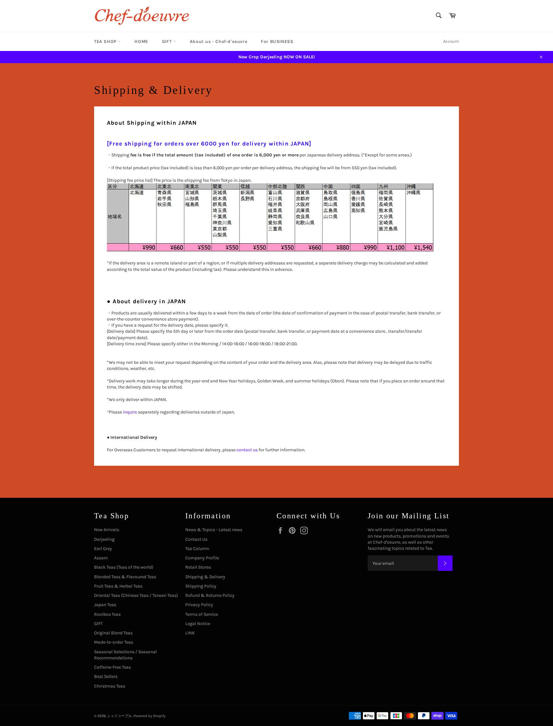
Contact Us (196, 539)
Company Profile (202, 558)
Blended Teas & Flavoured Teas (125, 577)
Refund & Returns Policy (210, 595)
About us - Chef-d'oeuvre (218, 41)
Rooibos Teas (107, 614)
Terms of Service (201, 614)
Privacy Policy (199, 604)
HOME (141, 41)
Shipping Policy (200, 586)
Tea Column (197, 548)
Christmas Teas (109, 686)
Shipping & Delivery (205, 577)
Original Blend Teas (113, 633)
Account (451, 41)
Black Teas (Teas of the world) (123, 567)
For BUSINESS (277, 41)
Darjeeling (104, 539)
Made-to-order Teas (113, 642)
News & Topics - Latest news (213, 529)
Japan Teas (105, 604)
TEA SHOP (106, 41)
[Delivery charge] (270, 250)
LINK (190, 633)
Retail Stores (198, 567)
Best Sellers (105, 676)
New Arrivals (106, 529)
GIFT (167, 41)
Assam (101, 558)
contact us (247, 450)
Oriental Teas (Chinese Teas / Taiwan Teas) (136, 595)
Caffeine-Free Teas (112, 667)
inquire (130, 412)
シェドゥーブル (119, 716)
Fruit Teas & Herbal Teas (118, 586)
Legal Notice (197, 623)
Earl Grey (103, 548)
